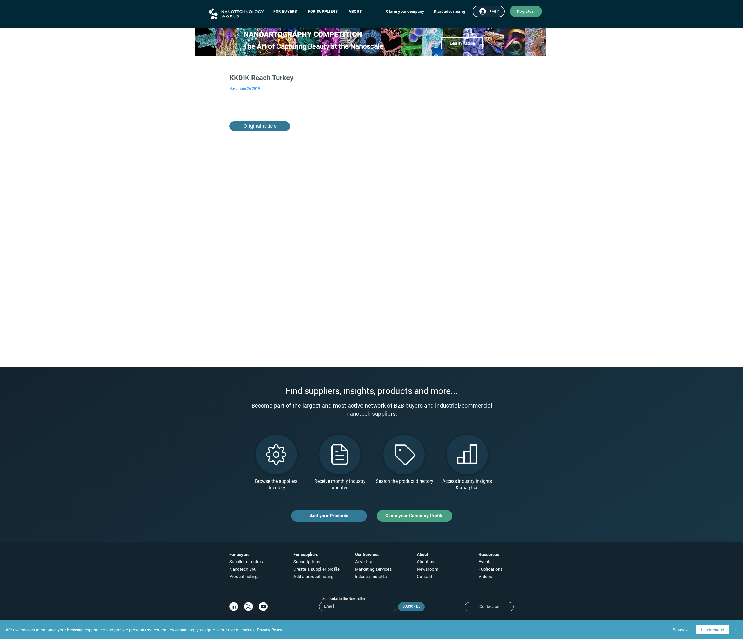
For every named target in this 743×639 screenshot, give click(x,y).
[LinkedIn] (233, 606)
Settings (680, 630)
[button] (288, 11)
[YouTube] (263, 606)
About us (425, 561)
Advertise (364, 561)
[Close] (736, 629)
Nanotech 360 (242, 569)
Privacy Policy (269, 630)
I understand (712, 630)
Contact (425, 576)
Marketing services (373, 569)
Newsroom (427, 569)
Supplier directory (246, 561)
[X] (248, 606)
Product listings (244, 576)
